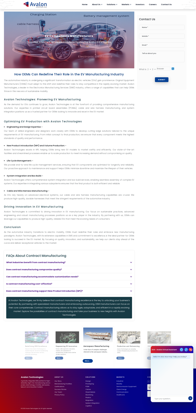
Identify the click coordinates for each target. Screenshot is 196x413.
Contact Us (166, 4)
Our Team (58, 392)
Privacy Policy (59, 395)
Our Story (58, 381)
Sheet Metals (90, 392)
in (148, 381)
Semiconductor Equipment (126, 386)
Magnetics (89, 400)
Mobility (119, 384)
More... (88, 361)
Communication (122, 392)
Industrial (119, 381)
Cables (88, 389)
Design (88, 381)
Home (84, 4)
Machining (89, 395)
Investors (140, 4)
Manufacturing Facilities (63, 384)
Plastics (88, 397)
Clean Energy (121, 389)
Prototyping (90, 384)
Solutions (112, 4)
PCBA (87, 386)
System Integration (92, 403)
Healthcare (120, 395)
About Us (97, 4)
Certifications (59, 386)
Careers (153, 4)
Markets (126, 4)
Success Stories (60, 389)
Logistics (89, 406)
